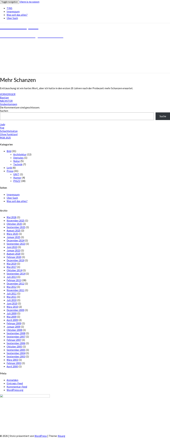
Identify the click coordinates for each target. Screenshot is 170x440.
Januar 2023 (13, 250)
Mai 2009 (11, 316)
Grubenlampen (8, 102)
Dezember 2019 (15, 260)
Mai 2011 (11, 296)
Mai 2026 (11, 217)
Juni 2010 (12, 303)
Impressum (13, 11)
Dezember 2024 (15, 240)
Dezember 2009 (15, 310)
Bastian (7, 96)
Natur (16, 161)
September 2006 (16, 343)
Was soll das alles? (17, 14)
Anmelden (12, 380)
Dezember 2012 (15, 283)
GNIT (16, 174)
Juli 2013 (12, 277)
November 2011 (15, 290)
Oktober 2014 (14, 270)
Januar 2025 (13, 237)
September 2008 (16, 333)
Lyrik (9, 167)
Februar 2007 (14, 340)
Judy (2, 124)
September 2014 (16, 273)
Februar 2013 (14, 280)
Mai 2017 (11, 267)
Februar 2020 (14, 257)
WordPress (41, 436)
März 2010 (12, 306)
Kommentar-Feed (17, 386)
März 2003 (12, 359)
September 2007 (16, 336)
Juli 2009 (12, 313)
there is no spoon (29, 1)
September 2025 (16, 227)
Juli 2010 (12, 300)
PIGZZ (16, 181)
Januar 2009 (13, 326)
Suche (163, 116)
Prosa (10, 171)
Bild (9, 151)
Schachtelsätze (9, 131)
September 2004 (16, 353)
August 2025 (13, 230)
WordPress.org (15, 390)
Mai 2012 (11, 286)
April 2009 (12, 320)
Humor (17, 177)
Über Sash (12, 18)
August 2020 (13, 253)
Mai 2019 (11, 263)
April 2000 (12, 366)
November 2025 (15, 220)
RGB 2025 (5, 137)
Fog (2, 127)
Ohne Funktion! (9, 134)
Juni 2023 (12, 247)
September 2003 (16, 356)
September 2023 (16, 243)
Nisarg (61, 436)
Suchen (4, 110)
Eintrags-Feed (15, 383)
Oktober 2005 (14, 346)
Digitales (18, 157)
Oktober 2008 (14, 330)
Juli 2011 (12, 293)
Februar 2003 (14, 363)
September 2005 (16, 349)
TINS (9, 8)
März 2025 (12, 233)
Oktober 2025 (14, 223)
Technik (17, 164)
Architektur (19, 154)
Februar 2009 (14, 323)
